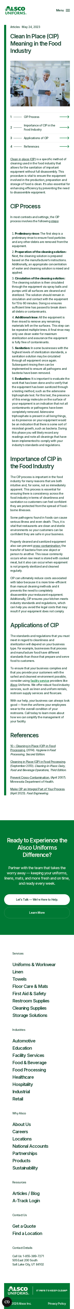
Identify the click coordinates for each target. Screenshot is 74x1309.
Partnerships (24, 1153)
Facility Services (28, 1055)
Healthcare (23, 1077)
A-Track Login (26, 1200)
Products (21, 1160)
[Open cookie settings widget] (7, 1302)
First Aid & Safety (29, 993)
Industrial (21, 1091)
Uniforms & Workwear (34, 964)
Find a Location (27, 1233)
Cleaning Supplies (29, 1008)
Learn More (37, 912)
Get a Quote (24, 1226)
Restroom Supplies (30, 1000)
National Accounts (30, 1146)
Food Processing (29, 1069)
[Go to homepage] (15, 10)
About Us (21, 1124)
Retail (17, 1099)
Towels (19, 979)
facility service (39, 680)
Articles (15, 27)
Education (22, 1048)
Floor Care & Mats (30, 986)
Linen (17, 971)
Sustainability (25, 1168)
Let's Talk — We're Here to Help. (37, 899)
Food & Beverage (29, 1062)
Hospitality (22, 1084)
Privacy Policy (57, 1303)
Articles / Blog (25, 1193)
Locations (22, 1139)
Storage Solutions (29, 1015)
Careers (20, 1131)
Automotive (23, 1040)
